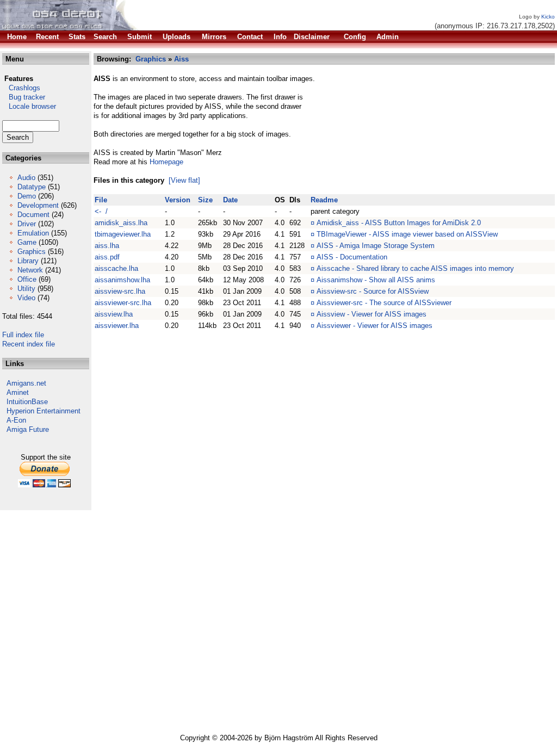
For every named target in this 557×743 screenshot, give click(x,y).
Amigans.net (26, 383)
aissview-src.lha (120, 291)
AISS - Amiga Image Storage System (376, 246)
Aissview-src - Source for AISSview (373, 291)
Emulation (33, 233)
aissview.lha (114, 314)
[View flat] (184, 180)
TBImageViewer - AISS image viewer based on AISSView (407, 234)
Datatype (31, 187)
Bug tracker (23, 97)
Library (28, 261)
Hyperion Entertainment (44, 411)
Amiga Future (28, 429)
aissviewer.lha (117, 325)
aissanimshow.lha (122, 280)
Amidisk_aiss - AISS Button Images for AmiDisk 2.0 (399, 223)
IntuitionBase (27, 402)
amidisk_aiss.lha (121, 223)
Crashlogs (21, 88)
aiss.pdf (107, 257)
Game (26, 242)
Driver (26, 224)
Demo (26, 196)
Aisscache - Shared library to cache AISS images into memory (415, 268)
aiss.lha (107, 246)
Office (26, 279)
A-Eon (16, 420)
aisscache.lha (116, 268)
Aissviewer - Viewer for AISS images (374, 325)
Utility (26, 288)
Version (177, 200)
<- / (101, 211)
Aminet (18, 392)
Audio (26, 178)
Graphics (31, 251)
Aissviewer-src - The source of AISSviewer (384, 303)
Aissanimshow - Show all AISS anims (376, 280)
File (101, 200)
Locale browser (29, 106)
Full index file (23, 335)
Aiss (181, 59)
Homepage (166, 162)
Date (230, 200)
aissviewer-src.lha (123, 303)
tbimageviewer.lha (123, 234)
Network (30, 270)
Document (33, 214)
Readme (324, 200)
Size (205, 200)
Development (38, 205)
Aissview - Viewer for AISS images (371, 314)
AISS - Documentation (352, 257)
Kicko (548, 17)
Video (26, 298)
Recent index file (28, 344)
